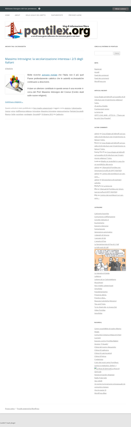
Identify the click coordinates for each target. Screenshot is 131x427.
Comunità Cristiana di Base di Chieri (107, 335)
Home (7, 15)
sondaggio (28, 114)
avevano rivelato (49, 75)
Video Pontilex (99, 310)
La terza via (98, 112)
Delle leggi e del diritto (36, 15)
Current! (97, 338)
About (17, 15)
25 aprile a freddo (101, 106)
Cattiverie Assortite (101, 213)
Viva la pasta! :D (100, 390)
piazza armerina (63, 111)
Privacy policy (10, 409)
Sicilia (13, 114)
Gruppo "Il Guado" (101, 344)
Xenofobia (98, 313)
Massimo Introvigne (48, 111)
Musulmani (98, 282)
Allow (120, 9)
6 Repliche (9, 68)
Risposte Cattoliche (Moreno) (105, 301)
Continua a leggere (14, 102)
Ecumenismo (99, 223)
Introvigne (36, 111)
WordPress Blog (100, 393)
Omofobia (98, 288)
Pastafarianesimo (101, 292)
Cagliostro (59, 114)
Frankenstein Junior (101, 109)
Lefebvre (97, 276)
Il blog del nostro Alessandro (105, 347)
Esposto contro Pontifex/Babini (106, 341)
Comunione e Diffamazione (104, 216)
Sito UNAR (98, 381)
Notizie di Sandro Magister (104, 375)
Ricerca (7, 114)
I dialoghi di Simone (101, 235)
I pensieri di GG (100, 238)
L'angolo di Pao (100, 241)
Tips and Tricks (100, 304)
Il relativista (98, 359)
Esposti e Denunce (101, 226)
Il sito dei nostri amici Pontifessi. (106, 362)
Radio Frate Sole (100, 378)
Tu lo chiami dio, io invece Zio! (105, 307)
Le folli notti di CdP (101, 247)
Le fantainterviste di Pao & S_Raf (106, 244)
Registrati (98, 69)
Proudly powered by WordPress (28, 409)
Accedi (96, 72)
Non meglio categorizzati (42, 108)
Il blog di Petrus (100, 356)
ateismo (68, 108)
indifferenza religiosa (24, 111)
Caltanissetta (76, 108)
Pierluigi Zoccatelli (76, 111)
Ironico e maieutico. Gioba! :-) (105, 365)
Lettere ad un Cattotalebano (105, 279)
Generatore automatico (103, 232)
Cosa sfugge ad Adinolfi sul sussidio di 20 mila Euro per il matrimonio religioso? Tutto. (109, 100)
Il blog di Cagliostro (101, 350)
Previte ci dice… (100, 298)
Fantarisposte (57, 15)
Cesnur (7, 111)
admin (96, 133)
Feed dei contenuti (101, 75)
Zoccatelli (36, 114)
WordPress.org (100, 81)
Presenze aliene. (75, 15)
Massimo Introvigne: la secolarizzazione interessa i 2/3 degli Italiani (44, 60)
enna (13, 111)
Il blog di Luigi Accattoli (103, 353)
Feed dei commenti (101, 78)
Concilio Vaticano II (101, 220)
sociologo (19, 114)
